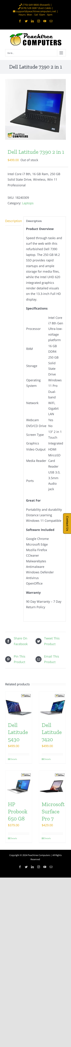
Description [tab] (13, 221)
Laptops (28, 203)
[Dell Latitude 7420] (52, 705)
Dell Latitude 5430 (18, 732)
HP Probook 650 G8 (17, 811)
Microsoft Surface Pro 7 (53, 811)
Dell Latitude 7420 (52, 732)
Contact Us (67, 523)
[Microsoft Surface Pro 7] (52, 784)
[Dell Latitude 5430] (18, 705)
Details (13, 759)
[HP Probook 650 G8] (18, 784)
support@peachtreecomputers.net (36, 11)
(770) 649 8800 (30, 4)
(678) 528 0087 (29, 8)
